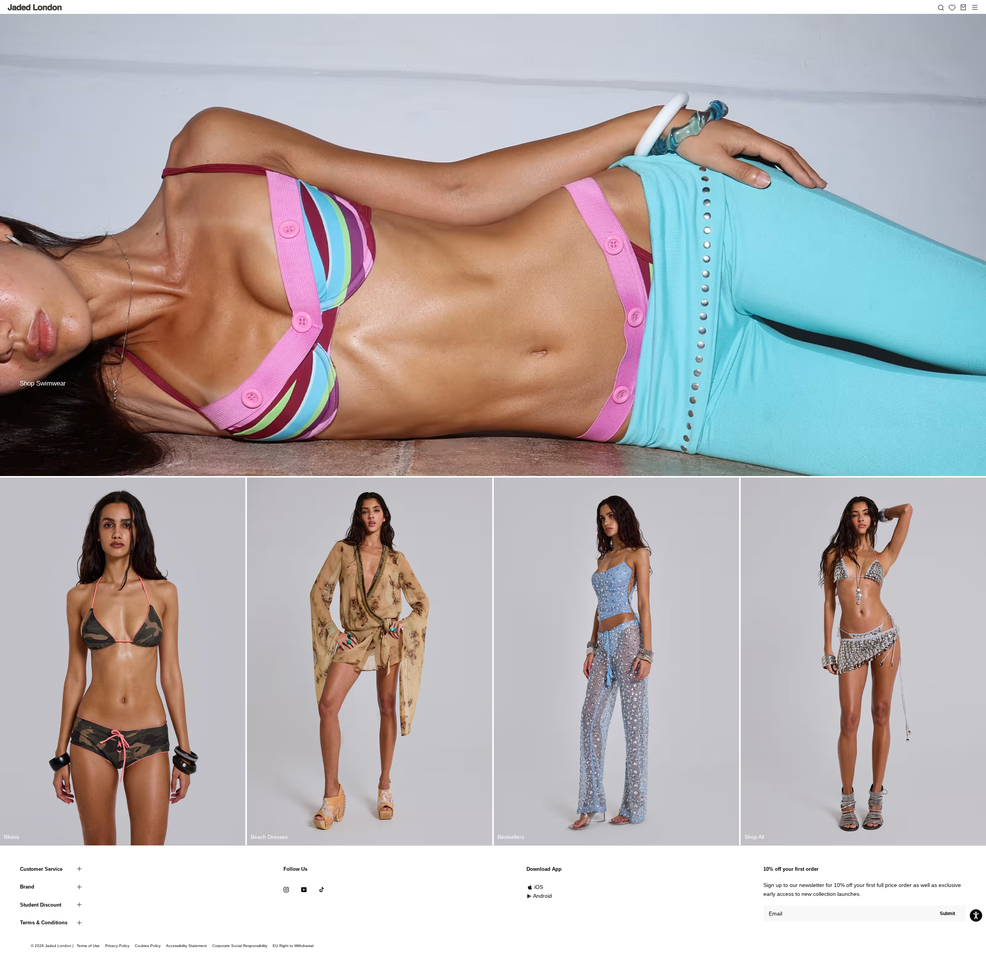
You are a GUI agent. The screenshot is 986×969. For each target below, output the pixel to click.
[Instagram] (286, 889)
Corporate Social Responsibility (239, 946)
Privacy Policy (117, 946)
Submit (947, 913)
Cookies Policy (148, 946)
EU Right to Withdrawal (293, 946)
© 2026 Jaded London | (53, 946)
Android (542, 896)
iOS (538, 887)
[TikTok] (321, 889)
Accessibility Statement (186, 946)
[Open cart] (963, 7)
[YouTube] (304, 889)
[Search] (940, 7)
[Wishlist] (952, 8)
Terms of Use (88, 946)
